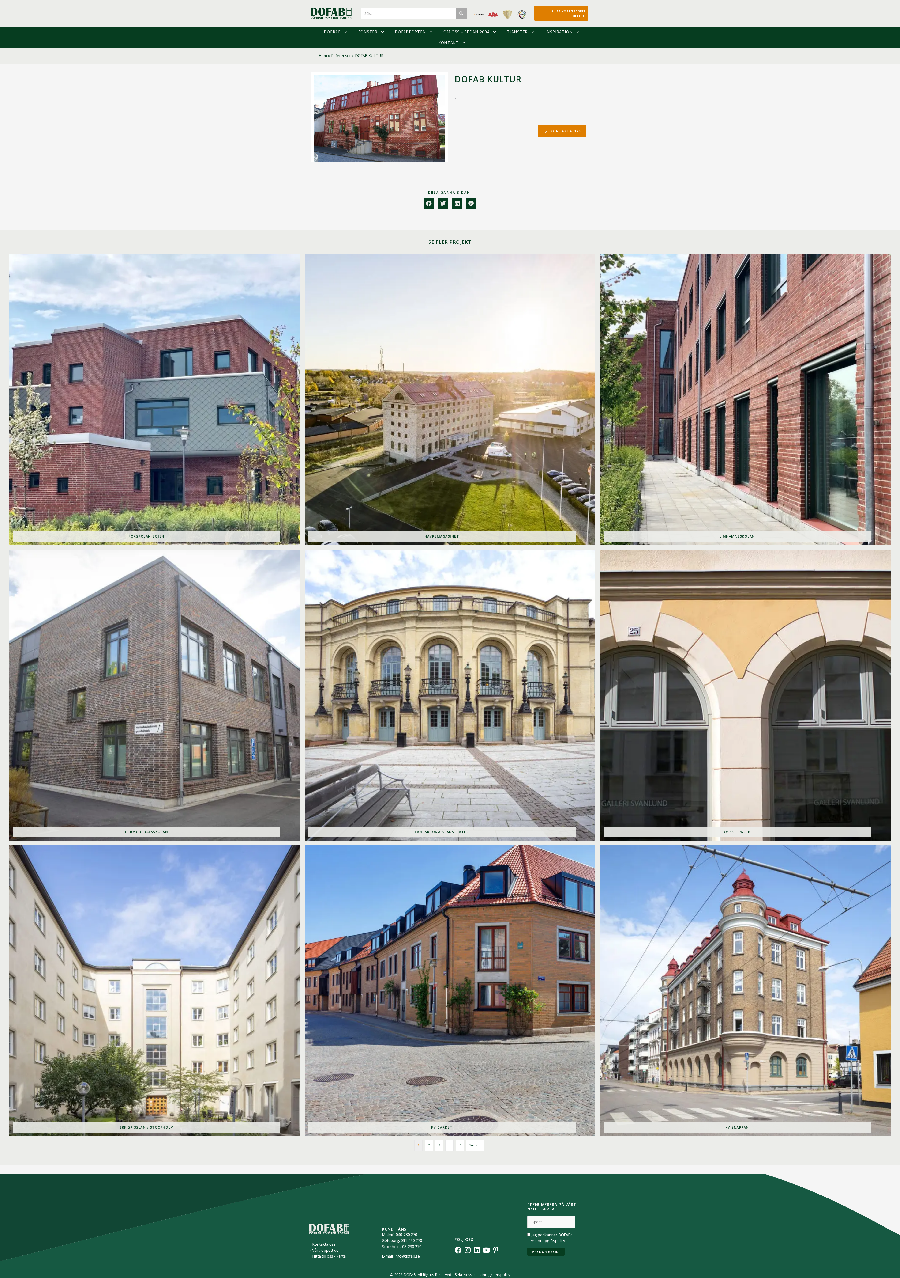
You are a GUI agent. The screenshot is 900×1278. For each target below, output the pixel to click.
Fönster (367, 31)
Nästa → (475, 1145)
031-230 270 (411, 1240)
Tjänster (517, 31)
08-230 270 (411, 1246)
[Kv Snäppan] (745, 990)
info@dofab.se (407, 1256)
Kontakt (448, 42)
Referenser (341, 55)
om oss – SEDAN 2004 (466, 31)
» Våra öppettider (324, 1250)
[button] (346, 32)
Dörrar (332, 31)
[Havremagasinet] (450, 399)
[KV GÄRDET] (450, 990)
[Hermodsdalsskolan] (154, 695)
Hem (323, 55)
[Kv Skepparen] (745, 695)
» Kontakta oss (322, 1244)
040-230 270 (406, 1234)
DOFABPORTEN (410, 31)
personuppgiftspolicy (546, 1240)
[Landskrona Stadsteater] (450, 695)
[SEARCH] (461, 13)
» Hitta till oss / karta (327, 1256)
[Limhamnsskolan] (745, 399)
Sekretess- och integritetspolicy (482, 1274)
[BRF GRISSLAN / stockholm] (154, 990)
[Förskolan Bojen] (154, 399)
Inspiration (559, 31)
